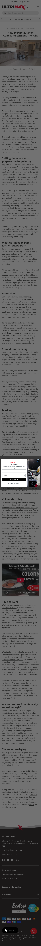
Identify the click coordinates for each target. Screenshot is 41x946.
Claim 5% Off (14, 479)
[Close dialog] (38, 460)
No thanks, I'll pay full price (14, 483)
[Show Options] (24, 475)
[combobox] (14, 475)
